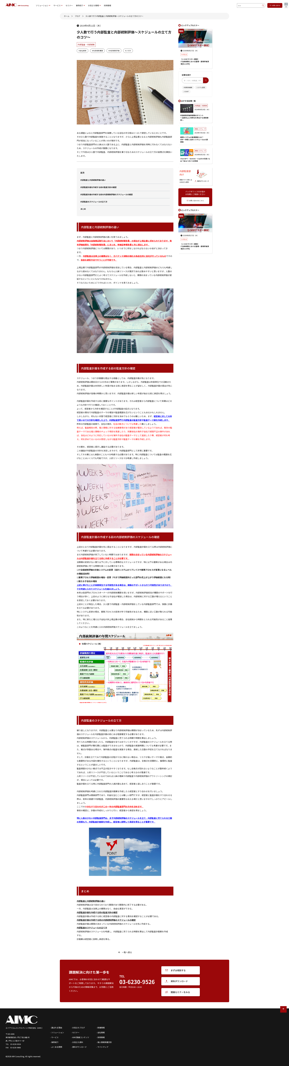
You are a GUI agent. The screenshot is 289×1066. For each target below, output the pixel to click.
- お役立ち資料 (77, 1042)
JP (286, 4)
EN (286, 7)
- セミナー (75, 1032)
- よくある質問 (56, 1047)
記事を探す (186, 75)
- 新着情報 (100, 1027)
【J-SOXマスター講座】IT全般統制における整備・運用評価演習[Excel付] (195, 246)
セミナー (69, 5)
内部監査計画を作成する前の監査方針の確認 (98, 187)
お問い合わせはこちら (196, 201)
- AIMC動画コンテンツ (80, 1037)
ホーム (66, 16)
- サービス (54, 1037)
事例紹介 (79, 5)
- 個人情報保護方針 (104, 1042)
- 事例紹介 (54, 1042)
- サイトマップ (102, 1047)
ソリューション (42, 5)
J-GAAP (186, 91)
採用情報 (107, 5)
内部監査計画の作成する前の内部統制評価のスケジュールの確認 (106, 194)
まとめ (83, 209)
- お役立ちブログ (78, 1027)
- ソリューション (57, 1032)
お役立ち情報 (93, 5)
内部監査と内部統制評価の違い (93, 180)
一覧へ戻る (127, 952)
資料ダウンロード (179, 981)
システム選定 (201, 87)
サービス (57, 5)
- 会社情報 (100, 1032)
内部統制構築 (188, 87)
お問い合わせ (276, 5)
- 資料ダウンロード (79, 1047)
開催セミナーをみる (180, 992)
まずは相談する (178, 970)
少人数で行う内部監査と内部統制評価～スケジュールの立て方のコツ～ (114, 16)
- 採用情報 (100, 1037)
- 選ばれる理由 (56, 1027)
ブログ (77, 16)
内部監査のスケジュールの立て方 (93, 201)
